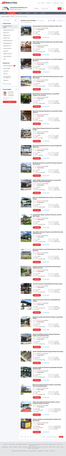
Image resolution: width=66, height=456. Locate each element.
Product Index (59, 444)
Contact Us (43, 13)
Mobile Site (31, 445)
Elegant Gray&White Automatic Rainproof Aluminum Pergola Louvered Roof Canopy (46, 335)
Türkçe (62, 446)
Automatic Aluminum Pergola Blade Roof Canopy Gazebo (47, 284)
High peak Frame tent (7, 53)
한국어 (47, 446)
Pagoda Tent (5, 51)
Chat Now (11, 95)
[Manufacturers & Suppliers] (9, 2)
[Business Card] (16, 89)
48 (30, 436)
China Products (11, 444)
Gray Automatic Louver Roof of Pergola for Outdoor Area (47, 26)
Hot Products (5, 444)
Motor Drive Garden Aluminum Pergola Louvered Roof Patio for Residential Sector (47, 385)
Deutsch (34, 446)
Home (4, 13)
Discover (35, 13)
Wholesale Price (39, 444)
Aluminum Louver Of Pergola (7, 26)
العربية (43, 446)
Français (19, 446)
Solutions (28, 13)
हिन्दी (54, 446)
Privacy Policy (52, 450)
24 (25, 436)
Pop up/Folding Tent (7, 56)
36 (27, 436)
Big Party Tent (6, 32)
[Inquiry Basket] (52, 2)
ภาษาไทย (57, 446)
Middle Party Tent (6, 35)
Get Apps (57, 2)
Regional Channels (52, 444)
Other (4, 59)
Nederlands (39, 446)
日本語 (51, 446)
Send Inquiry (36, 37)
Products (13, 13)
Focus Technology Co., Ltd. (24, 450)
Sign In (39, 2)
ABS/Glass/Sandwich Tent (8, 30)
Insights (35, 445)
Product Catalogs (7, 84)
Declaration (46, 450)
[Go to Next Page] (62, 21)
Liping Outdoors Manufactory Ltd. (18, 7)
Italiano (30, 446)
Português (15, 446)
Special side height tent (7, 40)
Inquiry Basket (46, 37)
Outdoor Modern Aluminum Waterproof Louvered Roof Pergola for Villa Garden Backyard (47, 181)
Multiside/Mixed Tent (7, 43)
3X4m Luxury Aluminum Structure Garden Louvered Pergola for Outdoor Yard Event (46, 402)
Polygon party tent (7, 45)
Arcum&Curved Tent (7, 48)
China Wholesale (32, 444)
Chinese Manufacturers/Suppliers (21, 444)
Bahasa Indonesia (35, 448)
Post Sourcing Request (63, 8)
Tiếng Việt (29, 448)
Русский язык (25, 446)
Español (10, 446)
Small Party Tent (6, 38)
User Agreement (40, 450)
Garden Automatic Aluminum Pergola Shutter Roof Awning (48, 351)
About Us (20, 13)
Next (60, 436)
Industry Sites (45, 444)
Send (10, 101)
